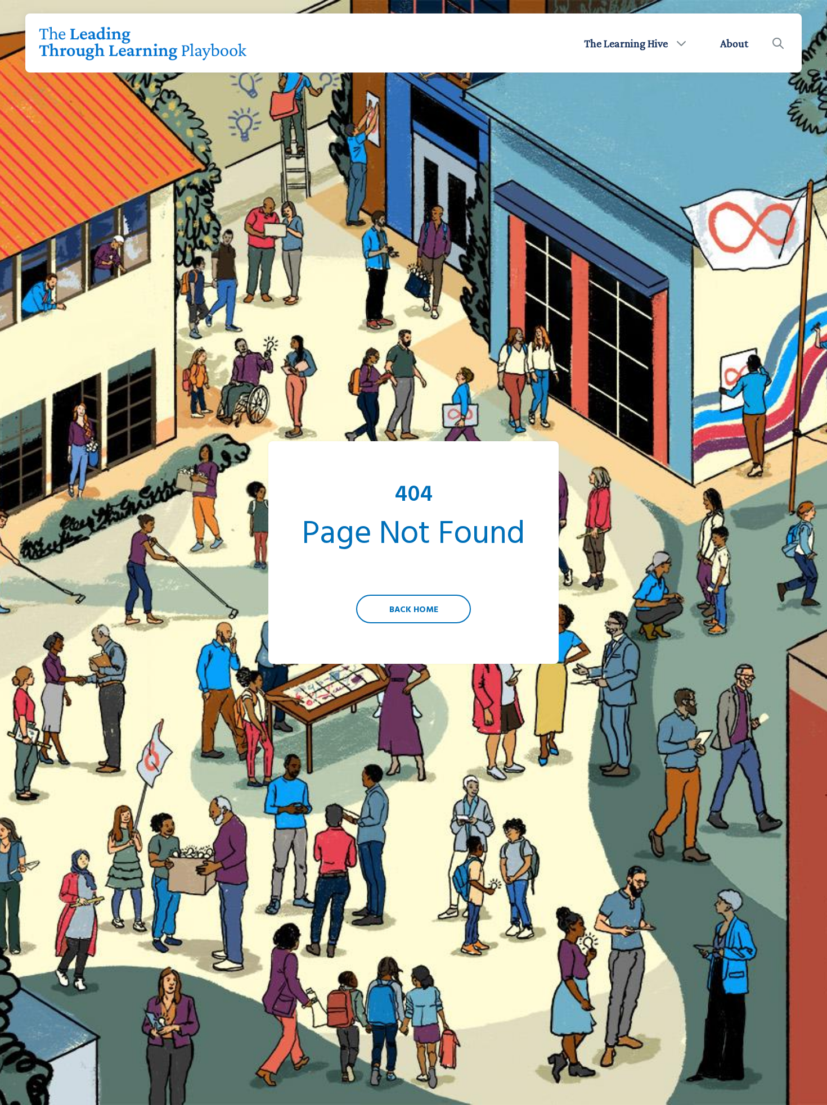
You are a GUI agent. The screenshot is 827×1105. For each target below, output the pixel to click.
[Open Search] (778, 43)
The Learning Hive (626, 43)
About (734, 43)
